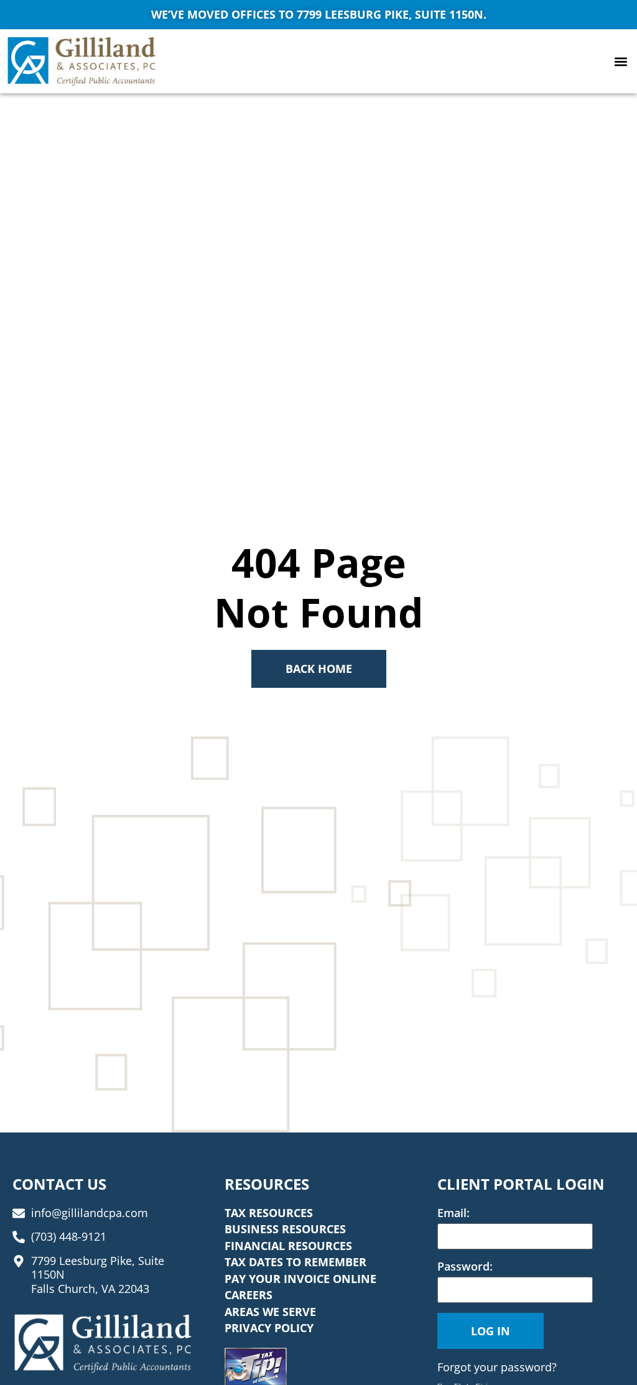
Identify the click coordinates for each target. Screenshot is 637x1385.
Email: (453, 1212)
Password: (465, 1266)
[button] (620, 61)
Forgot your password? (497, 1367)
